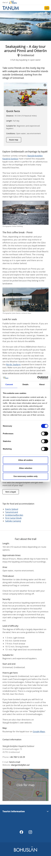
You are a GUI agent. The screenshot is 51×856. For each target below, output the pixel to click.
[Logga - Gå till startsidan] (11, 8)
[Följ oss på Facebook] (21, 832)
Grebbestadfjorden (14, 515)
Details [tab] (26, 384)
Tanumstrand (11, 512)
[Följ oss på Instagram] (30, 832)
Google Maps (39, 731)
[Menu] (47, 8)
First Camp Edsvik (13, 518)
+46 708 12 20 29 (17, 757)
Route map (13, 140)
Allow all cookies (25, 460)
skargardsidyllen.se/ (20, 765)
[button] (25, 26)
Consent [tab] (9, 384)
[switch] (44, 434)
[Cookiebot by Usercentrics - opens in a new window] (37, 377)
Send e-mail (14, 762)
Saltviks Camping (13, 521)
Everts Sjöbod (11, 509)
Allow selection (25, 468)
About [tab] (42, 384)
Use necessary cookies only (25, 476)
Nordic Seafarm (13, 364)
